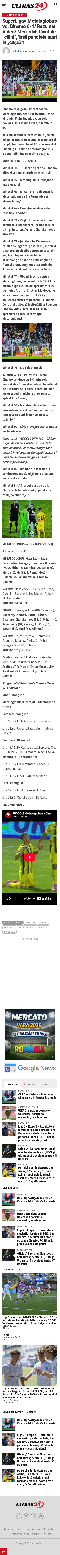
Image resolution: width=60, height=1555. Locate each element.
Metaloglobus (26, 927)
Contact (46, 1534)
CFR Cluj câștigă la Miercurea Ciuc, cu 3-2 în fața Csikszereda (37, 1096)
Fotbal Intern (25, 1194)
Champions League (27, 1210)
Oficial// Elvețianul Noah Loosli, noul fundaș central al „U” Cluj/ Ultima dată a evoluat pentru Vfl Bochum (37, 1154)
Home (6, 1334)
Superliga (9, 931)
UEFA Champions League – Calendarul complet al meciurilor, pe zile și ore (34, 1114)
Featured (9, 927)
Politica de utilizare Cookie (25, 1534)
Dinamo (43, 922)
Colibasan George (25, 51)
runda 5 (43, 927)
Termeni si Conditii (14, 1529)
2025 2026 (30, 922)
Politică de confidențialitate (41, 1529)
